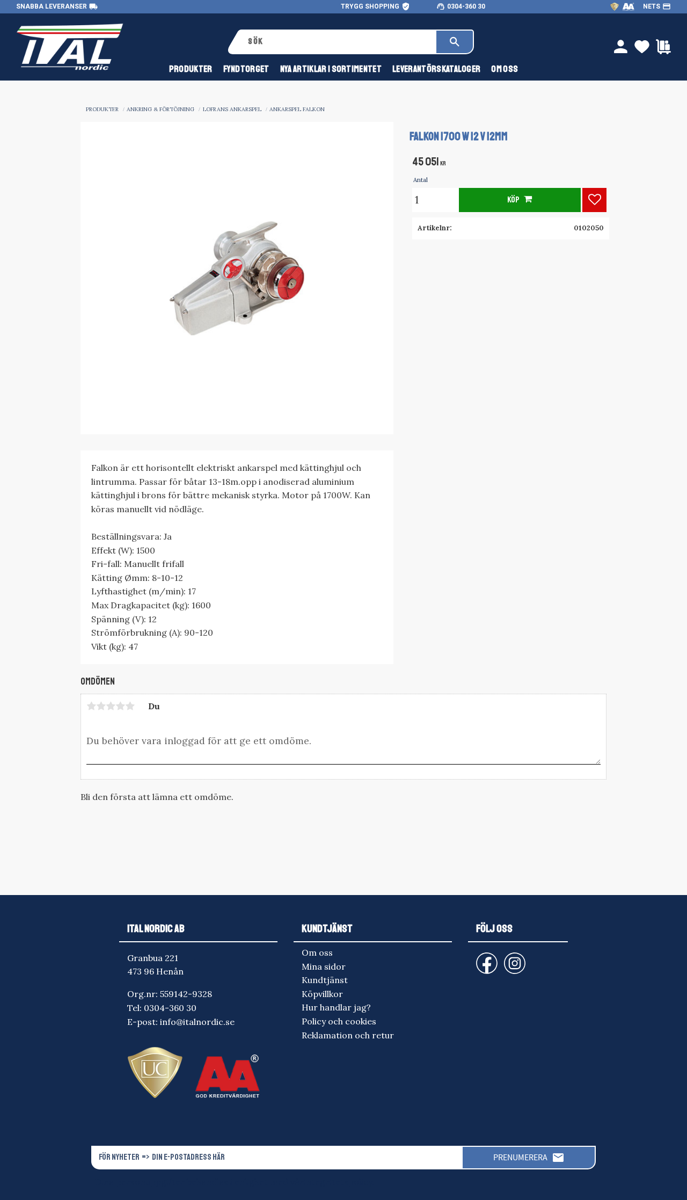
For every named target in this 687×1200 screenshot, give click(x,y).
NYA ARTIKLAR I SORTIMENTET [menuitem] (331, 69)
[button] (594, 200)
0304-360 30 (466, 6)
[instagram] (485, 958)
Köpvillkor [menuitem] (322, 993)
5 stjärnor (130, 706)
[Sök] (454, 42)
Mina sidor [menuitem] (324, 966)
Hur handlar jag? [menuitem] (336, 1007)
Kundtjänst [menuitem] (325, 979)
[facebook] (478, 958)
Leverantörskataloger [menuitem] (436, 69)
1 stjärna (91, 706)
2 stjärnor (101, 706)
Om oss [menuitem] (504, 69)
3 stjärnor (110, 706)
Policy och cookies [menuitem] (339, 1021)
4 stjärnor (120, 706)
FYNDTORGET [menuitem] (246, 69)
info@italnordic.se (197, 1021)
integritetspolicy (338, 1181)
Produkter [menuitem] (191, 69)
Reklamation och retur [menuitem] (348, 1035)
